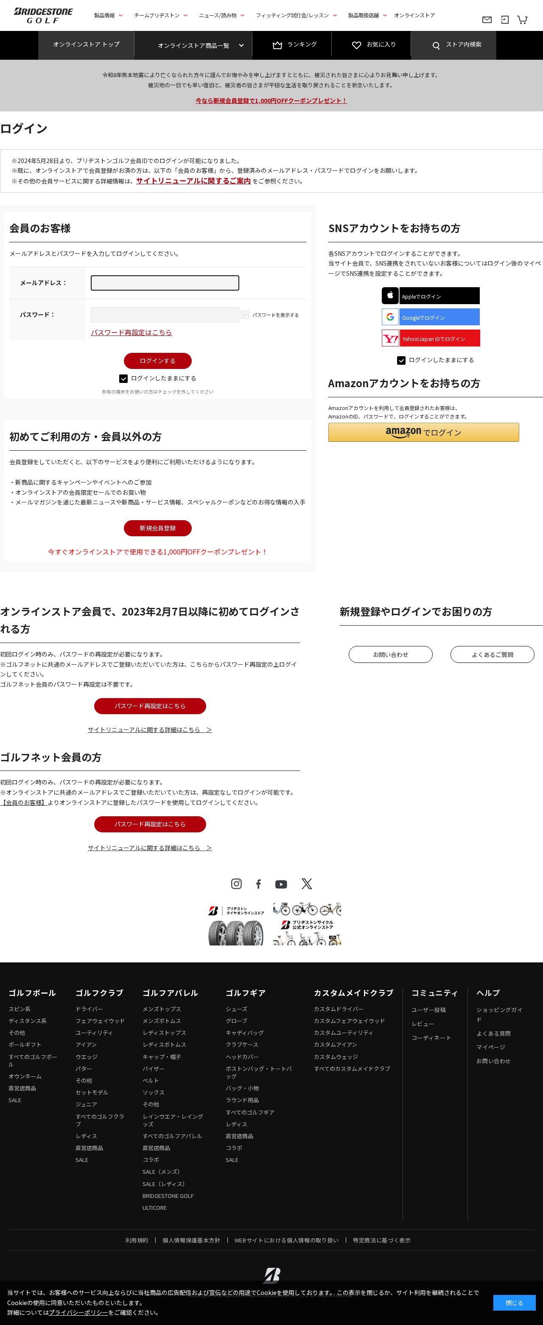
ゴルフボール (32, 993)
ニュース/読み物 (217, 15)
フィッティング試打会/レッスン (292, 15)
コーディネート (431, 1038)
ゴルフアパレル (171, 993)
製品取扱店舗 (363, 15)
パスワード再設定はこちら (131, 332)
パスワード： (38, 314)
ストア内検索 (463, 44)
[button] (423, 432)
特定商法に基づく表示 (382, 1240)
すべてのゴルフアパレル (172, 1136)
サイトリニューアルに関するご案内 (193, 180)
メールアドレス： (43, 282)
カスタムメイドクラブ (354, 993)
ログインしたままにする (163, 378)
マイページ (490, 1047)
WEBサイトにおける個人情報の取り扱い (287, 1240)
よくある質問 (493, 1033)
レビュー (423, 1024)
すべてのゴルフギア (250, 1112)
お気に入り (381, 44)
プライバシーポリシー (78, 1312)
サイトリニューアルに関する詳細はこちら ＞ (150, 729)
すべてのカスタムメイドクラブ (352, 1068)
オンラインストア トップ (86, 44)
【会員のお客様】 (24, 802)
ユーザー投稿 (428, 1010)
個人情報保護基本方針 (191, 1240)
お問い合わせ (391, 654)
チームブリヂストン (156, 15)
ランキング (302, 44)
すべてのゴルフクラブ (100, 1120)
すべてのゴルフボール (32, 1060)
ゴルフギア (246, 993)
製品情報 (104, 15)
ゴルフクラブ (99, 993)
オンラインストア (414, 15)
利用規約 (137, 1240)
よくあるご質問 (492, 654)
